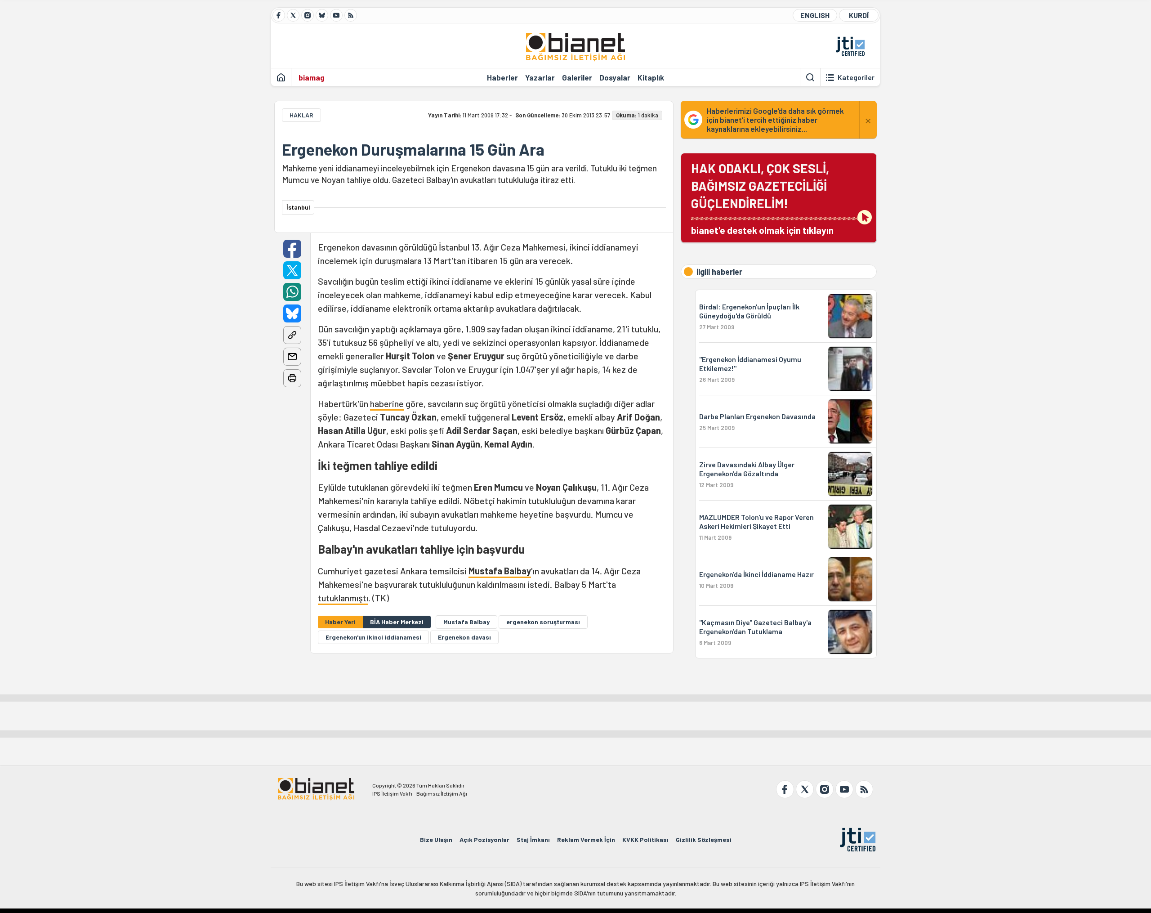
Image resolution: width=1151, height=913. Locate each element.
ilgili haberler (719, 272)
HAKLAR (301, 115)
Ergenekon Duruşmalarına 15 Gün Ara (413, 149)
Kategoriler (856, 77)
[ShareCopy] (292, 335)
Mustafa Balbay (499, 570)
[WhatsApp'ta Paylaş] (292, 292)
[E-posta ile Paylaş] (292, 357)
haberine (387, 403)
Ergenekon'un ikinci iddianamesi (373, 637)
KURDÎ (859, 15)
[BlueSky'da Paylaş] (292, 313)
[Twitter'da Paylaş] (292, 270)
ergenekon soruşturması (543, 622)
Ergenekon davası (464, 637)
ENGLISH (815, 15)
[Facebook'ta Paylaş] (292, 249)
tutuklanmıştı (343, 597)
